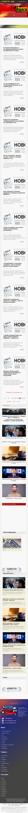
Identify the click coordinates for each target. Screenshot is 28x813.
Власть (3, 786)
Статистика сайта (15, 805)
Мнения (4, 793)
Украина (4, 782)
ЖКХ (3, 765)
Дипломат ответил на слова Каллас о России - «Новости (14, 442)
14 (24, 398)
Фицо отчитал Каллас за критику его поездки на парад (14, 480)
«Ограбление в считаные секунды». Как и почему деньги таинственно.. (12, 264)
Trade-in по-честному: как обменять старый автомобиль (14, 420)
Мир (3, 778)
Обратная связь (14, 804)
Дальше (18, 401)
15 (8, 401)
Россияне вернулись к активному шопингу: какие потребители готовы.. (13, 49)
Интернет (4, 737)
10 (15, 398)
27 (14, 401)
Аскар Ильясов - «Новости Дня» (14, 498)
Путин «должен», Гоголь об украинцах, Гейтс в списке (14, 462)
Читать (22, 62)
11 (17, 398)
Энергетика (4, 748)
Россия (3, 780)
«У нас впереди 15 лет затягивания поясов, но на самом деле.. (12, 85)
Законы (3, 787)
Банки (3, 761)
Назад (5, 398)
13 (22, 398)
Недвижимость (5, 763)
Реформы (4, 789)
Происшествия (5, 733)
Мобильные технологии (7, 744)
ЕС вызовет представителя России (14, 438)
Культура (4, 767)
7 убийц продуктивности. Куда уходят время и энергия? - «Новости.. (12, 336)
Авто (3, 735)
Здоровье (4, 746)
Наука (3, 742)
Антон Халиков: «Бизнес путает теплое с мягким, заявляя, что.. (12, 157)
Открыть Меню (15, 26)
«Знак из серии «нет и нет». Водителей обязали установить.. (13, 229)
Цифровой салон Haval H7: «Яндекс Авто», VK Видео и (14, 416)
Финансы (4, 759)
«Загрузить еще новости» (14, 392)
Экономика (4, 755)
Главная (4, 804)
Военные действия (6, 731)
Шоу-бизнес (5, 771)
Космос (3, 740)
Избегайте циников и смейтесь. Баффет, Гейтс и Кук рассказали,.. (13, 300)
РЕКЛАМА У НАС (22, 804)
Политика (4, 784)
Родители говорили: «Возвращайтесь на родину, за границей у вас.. (13, 121)
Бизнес (3, 757)
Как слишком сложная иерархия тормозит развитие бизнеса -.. (14, 193)
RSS (9, 805)
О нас (8, 804)
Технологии (5, 739)
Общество (4, 791)
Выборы (4, 795)
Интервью (4, 769)
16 (10, 401)
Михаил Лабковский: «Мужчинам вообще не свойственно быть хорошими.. (11, 373)
